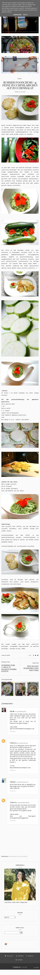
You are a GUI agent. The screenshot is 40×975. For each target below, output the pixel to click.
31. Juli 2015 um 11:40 (20, 711)
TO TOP (36, 967)
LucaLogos (24, 967)
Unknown (13, 743)
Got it (25, 14)
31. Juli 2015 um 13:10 (22, 743)
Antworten (13, 731)
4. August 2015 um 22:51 (23, 802)
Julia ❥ (12, 711)
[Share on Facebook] (33, 655)
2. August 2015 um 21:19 (22, 782)
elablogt (12, 782)
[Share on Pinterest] (38, 655)
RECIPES (19, 78)
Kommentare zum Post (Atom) (18, 856)
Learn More (17, 14)
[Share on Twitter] (35, 655)
